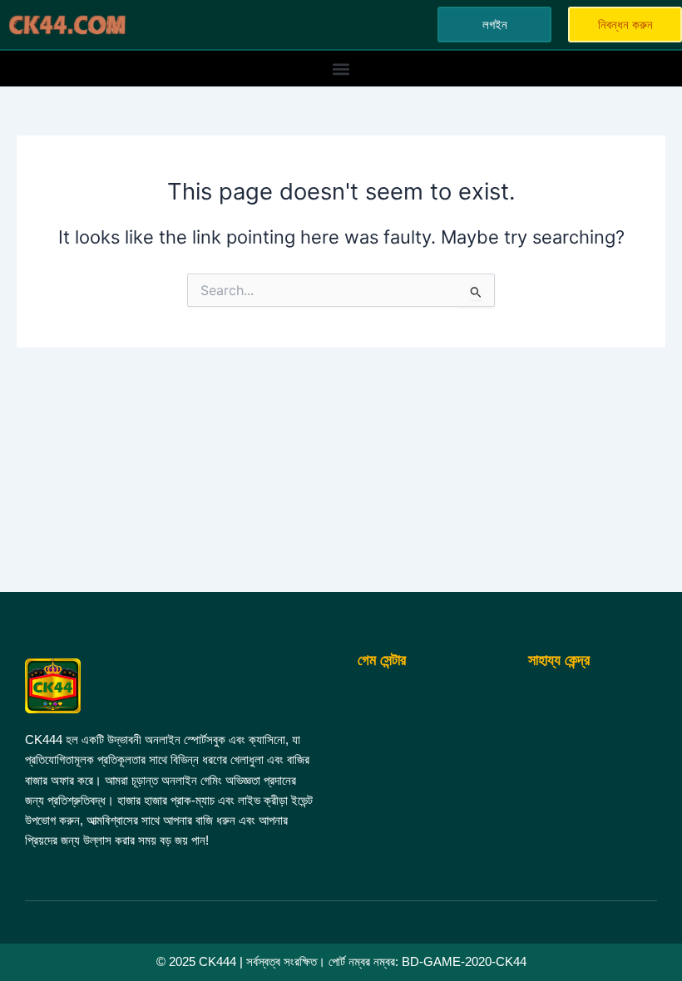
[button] (341, 68)
